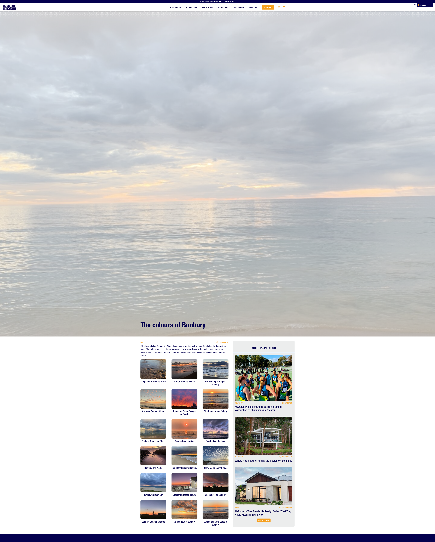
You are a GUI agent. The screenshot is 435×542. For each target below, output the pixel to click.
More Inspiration (263, 520)
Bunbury (219, 346)
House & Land (191, 7)
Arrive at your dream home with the (217, 1)
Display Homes (207, 7)
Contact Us (268, 7)
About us (253, 7)
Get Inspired (239, 7)
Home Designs (175, 7)
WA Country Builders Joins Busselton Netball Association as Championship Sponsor (258, 408)
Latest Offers (223, 7)
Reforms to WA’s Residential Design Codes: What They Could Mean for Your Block (263, 513)
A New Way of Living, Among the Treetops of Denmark (263, 460)
